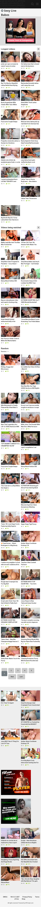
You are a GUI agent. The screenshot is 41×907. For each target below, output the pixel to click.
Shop (23, 899)
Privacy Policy (27, 897)
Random (4, 351)
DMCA (5, 897)
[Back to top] (37, 903)
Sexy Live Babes (8, 12)
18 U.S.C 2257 (14, 897)
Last (21, 676)
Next (12, 676)
